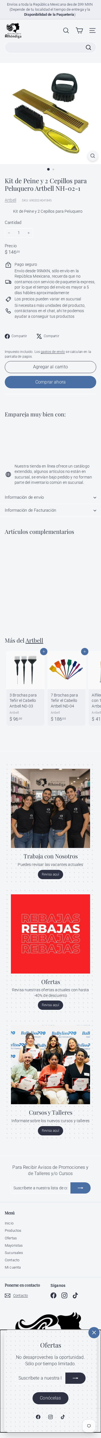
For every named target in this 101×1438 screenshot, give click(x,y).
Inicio (9, 1223)
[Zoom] (93, 156)
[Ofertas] (50, 934)
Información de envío (24, 497)
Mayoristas (14, 1245)
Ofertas (11, 1238)
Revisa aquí (50, 874)
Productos (13, 1230)
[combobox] (50, 47)
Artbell (10, 200)
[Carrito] (79, 30)
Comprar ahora (50, 382)
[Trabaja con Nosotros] (50, 808)
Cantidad (13, 222)
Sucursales (14, 1253)
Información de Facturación (30, 510)
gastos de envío (53, 352)
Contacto (12, 1260)
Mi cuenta (13, 1267)
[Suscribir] (75, 1378)
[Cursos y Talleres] (50, 1064)
